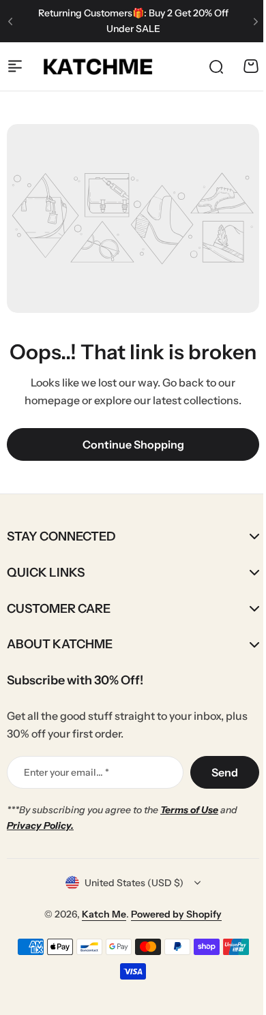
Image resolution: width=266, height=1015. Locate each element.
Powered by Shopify (171, 931)
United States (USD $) (129, 899)
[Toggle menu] (15, 66)
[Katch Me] (98, 66)
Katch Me (99, 931)
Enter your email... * (66, 789)
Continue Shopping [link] (133, 444)
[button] (10, 21)
